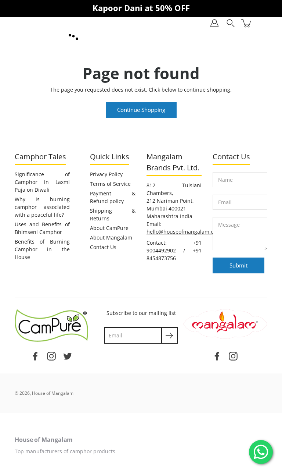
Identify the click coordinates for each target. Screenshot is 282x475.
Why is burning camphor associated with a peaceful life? (42, 207)
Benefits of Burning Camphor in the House (42, 249)
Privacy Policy (106, 174)
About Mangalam (111, 237)
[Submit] (169, 335)
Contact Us (103, 247)
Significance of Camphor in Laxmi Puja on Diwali (42, 182)
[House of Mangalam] (73, 37)
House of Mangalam (52, 393)
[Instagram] (51, 355)
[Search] (230, 23)
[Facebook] (35, 355)
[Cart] (247, 23)
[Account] (214, 23)
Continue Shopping (141, 110)
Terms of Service (110, 183)
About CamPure (109, 227)
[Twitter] (67, 355)
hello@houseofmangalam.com (184, 231)
